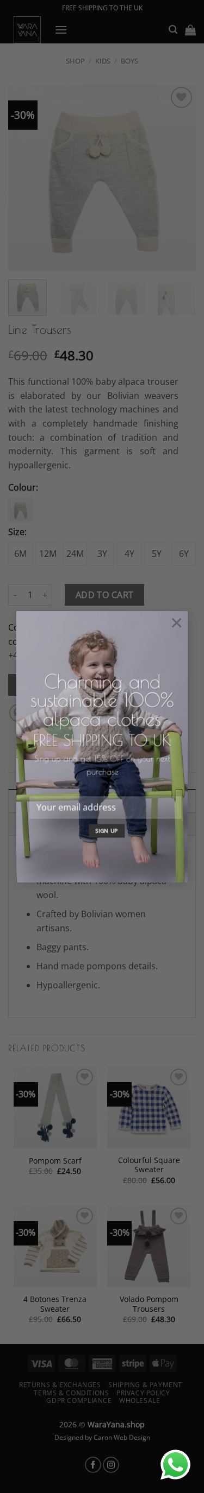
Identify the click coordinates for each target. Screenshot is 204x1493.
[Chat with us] (175, 1464)
